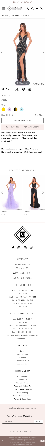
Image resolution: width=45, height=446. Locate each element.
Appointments (22, 376)
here (30, 444)
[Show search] (32, 8)
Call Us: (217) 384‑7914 (22, 273)
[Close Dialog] (2, 441)
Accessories (23, 364)
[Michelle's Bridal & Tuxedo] (15, 8)
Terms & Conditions (22, 399)
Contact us (22, 379)
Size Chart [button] (39, 115)
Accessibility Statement (22, 396)
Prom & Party (22, 354)
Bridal (22, 351)
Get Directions (22, 383)
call (32, 138)
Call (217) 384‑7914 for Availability (22, 127)
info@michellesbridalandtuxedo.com (22, 408)
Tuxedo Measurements (22, 389)
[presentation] (11, 192)
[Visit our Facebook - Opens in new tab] (13, 248)
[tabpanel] (22, 52)
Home (5, 15)
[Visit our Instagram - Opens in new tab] (18, 248)
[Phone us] (28, 8)
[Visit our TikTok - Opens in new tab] (31, 248)
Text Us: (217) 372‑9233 (22, 278)
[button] (3, 8)
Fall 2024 (27, 15)
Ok (43, 441)
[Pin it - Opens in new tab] (23, 89)
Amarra (15, 15)
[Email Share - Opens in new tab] (29, 89)
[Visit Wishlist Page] (37, 8)
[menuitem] (3, 8)
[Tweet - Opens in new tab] (17, 89)
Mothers (22, 357)
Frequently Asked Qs (22, 386)
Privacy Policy (22, 392)
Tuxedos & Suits (22, 360)
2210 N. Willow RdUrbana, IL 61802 (22, 266)
